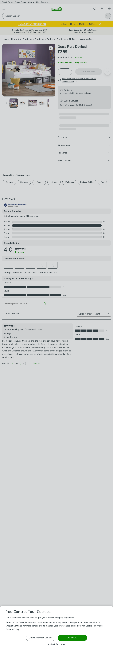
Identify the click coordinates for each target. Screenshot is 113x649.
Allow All (72, 637)
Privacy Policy (12, 629)
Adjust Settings (56, 644)
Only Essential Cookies (41, 637)
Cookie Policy (92, 625)
